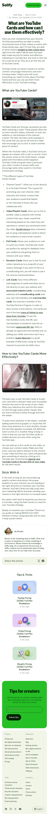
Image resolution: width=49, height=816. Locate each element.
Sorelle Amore (23, 229)
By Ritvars (19, 531)
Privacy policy (31, 792)
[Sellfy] (7, 5)
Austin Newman (23, 338)
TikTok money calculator (14, 788)
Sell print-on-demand (13, 745)
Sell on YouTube (31, 758)
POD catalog (9, 758)
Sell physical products (13, 752)
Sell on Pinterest (32, 764)
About (28, 782)
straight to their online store (31, 49)
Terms (28, 789)
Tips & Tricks (30, 15)
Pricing (7, 762)
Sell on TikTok (30, 761)
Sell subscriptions (11, 749)
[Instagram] (10, 809)
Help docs (29, 739)
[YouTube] (20, 809)
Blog (27, 742)
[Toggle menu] (45, 5)
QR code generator (12, 798)
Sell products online (12, 755)
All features (9, 739)
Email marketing (11, 801)
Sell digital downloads (13, 742)
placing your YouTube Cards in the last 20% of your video (23, 460)
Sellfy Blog (17, 15)
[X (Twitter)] (15, 809)
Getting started (31, 745)
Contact (29, 786)
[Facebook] (6, 809)
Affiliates (29, 771)
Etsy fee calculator (12, 792)
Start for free (33, 5)
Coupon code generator (13, 795)
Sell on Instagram (32, 755)
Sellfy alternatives (32, 768)
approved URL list (25, 327)
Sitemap (29, 795)
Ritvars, (15, 17)
